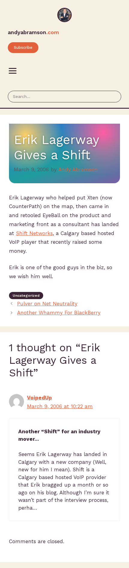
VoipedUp (39, 398)
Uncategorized (26, 295)
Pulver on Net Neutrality (47, 304)
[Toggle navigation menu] (12, 71)
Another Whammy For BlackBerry (58, 313)
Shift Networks (34, 233)
